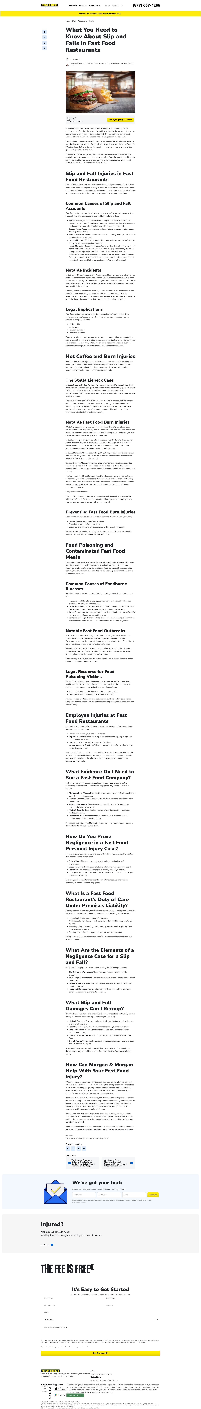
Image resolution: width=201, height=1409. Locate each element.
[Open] (121, 5)
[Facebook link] (50, 1390)
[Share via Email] (44, 48)
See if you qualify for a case (120, 120)
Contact (115, 5)
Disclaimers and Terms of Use (90, 1408)
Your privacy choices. (75, 1395)
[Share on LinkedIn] (44, 43)
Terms (67, 1347)
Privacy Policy (98, 1200)
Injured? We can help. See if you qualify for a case (100, 14)
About (106, 5)
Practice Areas (94, 5)
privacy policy (85, 1347)
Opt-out (103, 1380)
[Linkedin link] (50, 1398)
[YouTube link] (50, 1393)
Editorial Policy (112, 1380)
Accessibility (95, 1380)
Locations (83, 5)
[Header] (49, 5)
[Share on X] (44, 37)
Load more (45, 1245)
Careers (101, 1374)
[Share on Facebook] (44, 32)
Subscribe (153, 1195)
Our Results (72, 5)
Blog (74, 21)
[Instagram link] (50, 1395)
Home (68, 21)
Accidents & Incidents (86, 21)
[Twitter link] (50, 1388)
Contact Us (108, 1374)
